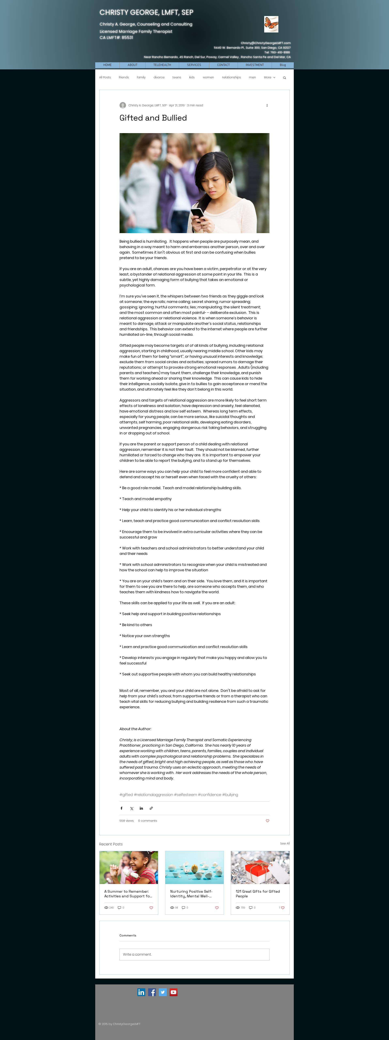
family (141, 77)
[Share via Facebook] (121, 808)
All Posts (105, 77)
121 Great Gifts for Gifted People (258, 893)
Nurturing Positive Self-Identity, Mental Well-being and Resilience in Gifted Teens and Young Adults (191, 893)
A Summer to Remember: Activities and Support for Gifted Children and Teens (127, 893)
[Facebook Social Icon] (152, 992)
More (267, 77)
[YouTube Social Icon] (173, 992)
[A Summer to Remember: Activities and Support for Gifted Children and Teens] (128, 867)
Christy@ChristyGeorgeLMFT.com (266, 43)
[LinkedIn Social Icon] (141, 992)
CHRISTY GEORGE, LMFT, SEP (146, 12)
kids (192, 77)
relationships (231, 77)
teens (177, 77)
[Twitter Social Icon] (163, 992)
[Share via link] (151, 808)
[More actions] (267, 105)
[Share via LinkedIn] (141, 808)
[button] (284, 77)
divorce (159, 77)
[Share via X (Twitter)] (131, 808)
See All (285, 843)
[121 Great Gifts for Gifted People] (260, 867)
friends (124, 77)
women (208, 77)
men (252, 77)
